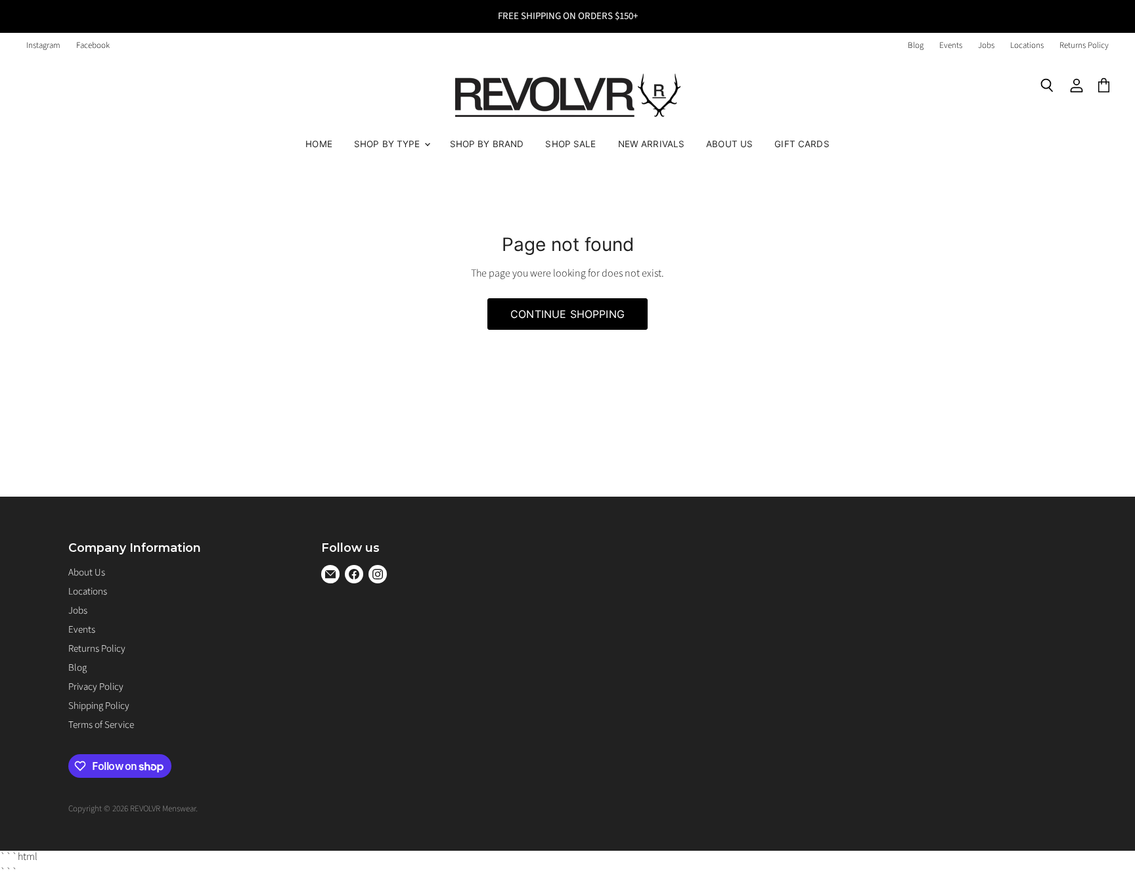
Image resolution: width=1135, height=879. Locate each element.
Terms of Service (101, 725)
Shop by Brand (487, 144)
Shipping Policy (98, 706)
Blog (916, 46)
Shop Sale (570, 144)
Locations (1027, 46)
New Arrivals (651, 144)
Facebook (93, 46)
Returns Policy (1084, 46)
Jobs (986, 46)
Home (318, 144)
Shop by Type (388, 144)
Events (950, 46)
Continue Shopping (567, 314)
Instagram (43, 46)
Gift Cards (801, 144)
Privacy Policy (95, 687)
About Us (729, 144)
